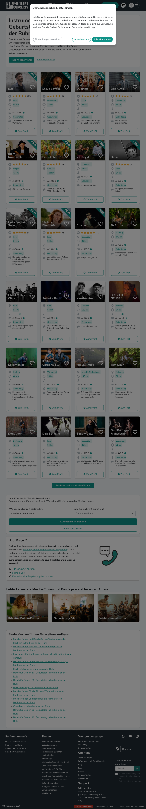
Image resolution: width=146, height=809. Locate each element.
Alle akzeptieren (102, 39)
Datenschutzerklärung (83, 27)
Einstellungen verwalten (47, 39)
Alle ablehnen (81, 39)
